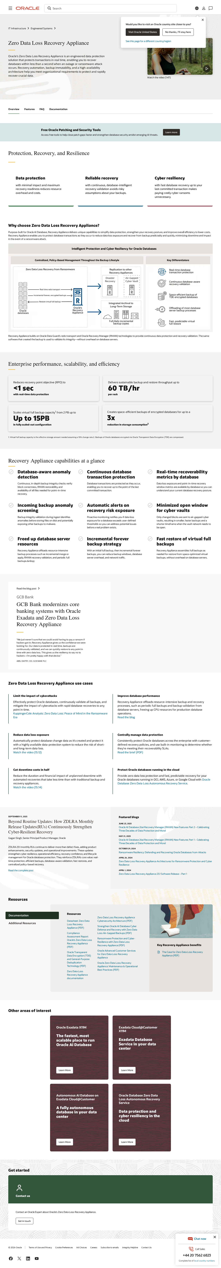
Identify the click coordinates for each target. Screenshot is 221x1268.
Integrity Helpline (130, 1247)
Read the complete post (20, 870)
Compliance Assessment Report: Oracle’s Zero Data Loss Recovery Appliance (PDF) (79, 939)
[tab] (32, 915)
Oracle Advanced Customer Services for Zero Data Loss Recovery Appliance (116, 954)
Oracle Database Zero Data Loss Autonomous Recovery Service (164, 781)
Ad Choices (81, 1247)
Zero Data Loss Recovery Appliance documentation (77, 975)
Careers (93, 1247)
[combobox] (110, 8)
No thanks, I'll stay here (178, 32)
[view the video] (180, 56)
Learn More (65, 1070)
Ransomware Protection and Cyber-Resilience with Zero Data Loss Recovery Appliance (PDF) (116, 942)
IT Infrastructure (17, 28)
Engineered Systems (41, 28)
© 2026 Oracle (15, 1247)
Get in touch (24, 1221)
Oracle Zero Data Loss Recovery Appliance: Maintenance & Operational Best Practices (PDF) (117, 966)
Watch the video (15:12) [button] (27, 752)
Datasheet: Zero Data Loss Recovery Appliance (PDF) (78, 924)
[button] (10, 8)
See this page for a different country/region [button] (148, 41)
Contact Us (146, 1247)
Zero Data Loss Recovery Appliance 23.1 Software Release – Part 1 (153, 873)
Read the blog (126, 717)
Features (29, 109)
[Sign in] (204, 8)
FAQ (42, 109)
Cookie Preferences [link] (64, 1247)
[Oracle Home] (27, 8)
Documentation (58, 109)
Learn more (171, 132)
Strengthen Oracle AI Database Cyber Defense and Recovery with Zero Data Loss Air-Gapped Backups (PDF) (117, 929)
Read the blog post (26, 588)
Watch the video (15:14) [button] (27, 787)
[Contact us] (211, 8)
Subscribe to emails (110, 1247)
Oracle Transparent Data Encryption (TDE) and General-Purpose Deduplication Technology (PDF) (79, 959)
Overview (13, 109)
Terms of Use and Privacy (40, 1247)
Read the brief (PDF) (130, 752)
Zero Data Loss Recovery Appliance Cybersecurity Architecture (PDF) (116, 919)
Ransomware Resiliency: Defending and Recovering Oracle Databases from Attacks (162, 852)
